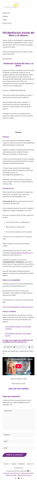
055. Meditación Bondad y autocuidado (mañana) (18, 327)
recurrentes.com (8, 473)
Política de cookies (11, 475)
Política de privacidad (27, 473)
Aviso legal (17, 473)
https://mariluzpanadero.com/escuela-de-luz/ (18, 307)
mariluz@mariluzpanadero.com (21, 253)
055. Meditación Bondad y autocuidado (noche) (18, 334)
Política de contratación (24, 475)
